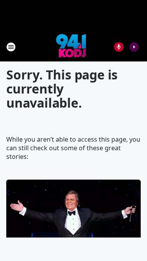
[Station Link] (71, 46)
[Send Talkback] (118, 47)
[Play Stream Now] (134, 47)
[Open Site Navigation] (11, 47)
